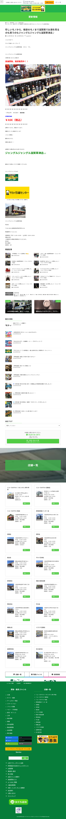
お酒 (22, 294)
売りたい (33, 294)
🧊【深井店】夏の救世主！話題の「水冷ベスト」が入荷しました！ (30, 402)
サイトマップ (12, 796)
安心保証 (10, 774)
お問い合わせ (49, 2)
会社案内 (19, 683)
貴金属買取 (10, 727)
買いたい (57, 294)
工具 (8, 715)
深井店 (37, 707)
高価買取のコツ (12, 779)
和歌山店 (38, 724)
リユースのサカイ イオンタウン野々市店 (46, 694)
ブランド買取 (11, 706)
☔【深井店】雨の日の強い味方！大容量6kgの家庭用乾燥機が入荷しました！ (32, 384)
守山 (41, 294)
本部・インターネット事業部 (16, 788)
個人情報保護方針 (27, 683)
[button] (18, 748)
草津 (53, 294)
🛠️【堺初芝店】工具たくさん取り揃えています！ (25, 411)
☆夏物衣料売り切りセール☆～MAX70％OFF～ (25, 332)
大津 (38, 294)
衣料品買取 (10, 724)
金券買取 (9, 730)
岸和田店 (38, 722)
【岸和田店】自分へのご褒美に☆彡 (22, 365)
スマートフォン (11, 703)
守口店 (37, 719)
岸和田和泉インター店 (41, 702)
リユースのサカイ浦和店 (42, 697)
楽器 (8, 721)
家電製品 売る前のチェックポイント (18, 765)
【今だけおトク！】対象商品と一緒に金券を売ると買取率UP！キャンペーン (32, 350)
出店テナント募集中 (13, 776)
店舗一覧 (18, 674)
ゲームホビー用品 (12, 700)
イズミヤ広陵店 (40, 727)
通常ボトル (17, 295)
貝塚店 (37, 704)
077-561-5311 (13, 231)
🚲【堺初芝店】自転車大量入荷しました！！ (24, 393)
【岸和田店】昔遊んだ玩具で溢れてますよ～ (24, 356)
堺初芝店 (38, 717)
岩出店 (37, 709)
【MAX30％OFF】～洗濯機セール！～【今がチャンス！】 (28, 341)
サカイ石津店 (39, 712)
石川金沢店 (39, 732)
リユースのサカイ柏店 (41, 699)
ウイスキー (17, 294)
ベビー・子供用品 (12, 709)
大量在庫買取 (12, 785)
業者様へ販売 (12, 771)
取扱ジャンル (37, 674)
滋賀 (49, 294)
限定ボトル (24, 295)
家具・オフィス (11, 712)
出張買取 (10, 768)
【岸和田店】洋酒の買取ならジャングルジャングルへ (26, 375)
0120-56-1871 (29, 1)
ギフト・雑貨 (11, 697)
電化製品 (9, 733)
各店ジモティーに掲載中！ (19, 323)
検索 (25, 758)
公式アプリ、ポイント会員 (15, 763)
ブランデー (27, 294)
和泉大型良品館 (40, 714)
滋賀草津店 (16, 292)
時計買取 (9, 718)
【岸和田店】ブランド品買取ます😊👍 (20, 253)
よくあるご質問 (10, 683)
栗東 (45, 294)
